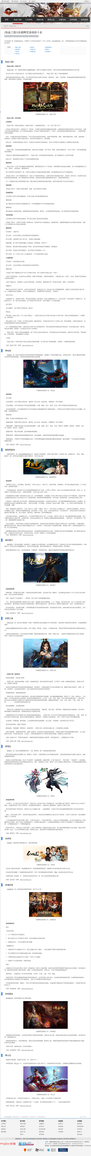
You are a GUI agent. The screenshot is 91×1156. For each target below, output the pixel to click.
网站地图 (3, 1131)
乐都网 (46, 1141)
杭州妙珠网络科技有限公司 (77, 1141)
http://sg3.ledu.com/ (27, 345)
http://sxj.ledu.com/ (25, 444)
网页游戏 (71, 41)
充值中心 (60, 1123)
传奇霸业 (48, 51)
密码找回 (41, 1131)
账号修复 (41, 1134)
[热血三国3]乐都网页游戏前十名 (23, 32)
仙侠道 (17, 51)
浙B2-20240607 (48, 1143)
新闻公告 (51, 20)
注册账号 (41, 1123)
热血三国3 (18, 20)
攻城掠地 (32, 51)
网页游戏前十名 (8, 36)
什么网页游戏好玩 (34, 36)
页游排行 (25, 36)
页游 (40, 355)
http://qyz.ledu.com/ (25, 1105)
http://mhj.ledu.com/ (25, 833)
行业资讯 (28, 20)
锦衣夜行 (17, 49)
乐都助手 (33, 1)
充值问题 (60, 1126)
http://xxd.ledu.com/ (25, 879)
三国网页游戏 (30, 70)
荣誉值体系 (80, 1126)
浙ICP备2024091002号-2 (77, 1143)
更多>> (22, 1134)
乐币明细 (60, 1131)
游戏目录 (86, 1)
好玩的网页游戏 (56, 41)
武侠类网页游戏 (25, 454)
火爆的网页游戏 (17, 36)
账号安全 (41, 1126)
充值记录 (60, 1129)
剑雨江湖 (32, 49)
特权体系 (79, 1123)
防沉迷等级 (42, 1129)
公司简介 (3, 1123)
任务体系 (79, 1129)
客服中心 (79, 1131)
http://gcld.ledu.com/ (27, 988)
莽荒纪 (47, 49)
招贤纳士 (3, 1129)
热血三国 (10, 70)
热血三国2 (23, 1129)
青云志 (18, 53)
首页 (6, 20)
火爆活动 (62, 20)
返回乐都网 (6, 1)
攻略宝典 (40, 20)
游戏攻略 (73, 20)
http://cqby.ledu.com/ (27, 1050)
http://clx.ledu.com (28, 535)
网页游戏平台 (19, 41)
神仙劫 (32, 47)
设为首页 (24, 1)
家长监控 (79, 1134)
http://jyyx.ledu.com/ (27, 613)
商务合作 (3, 1126)
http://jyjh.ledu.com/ (27, 741)
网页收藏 (16, 1)
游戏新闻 (84, 20)
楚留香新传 (49, 47)
